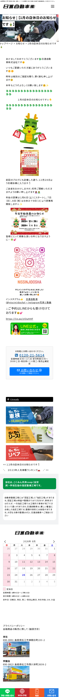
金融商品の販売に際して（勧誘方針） (21, 629)
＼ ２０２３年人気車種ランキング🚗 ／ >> (26, 470)
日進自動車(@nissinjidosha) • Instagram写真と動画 (28, 300)
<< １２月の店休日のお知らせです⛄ (21, 464)
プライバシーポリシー (14, 625)
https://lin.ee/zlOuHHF (19, 318)
